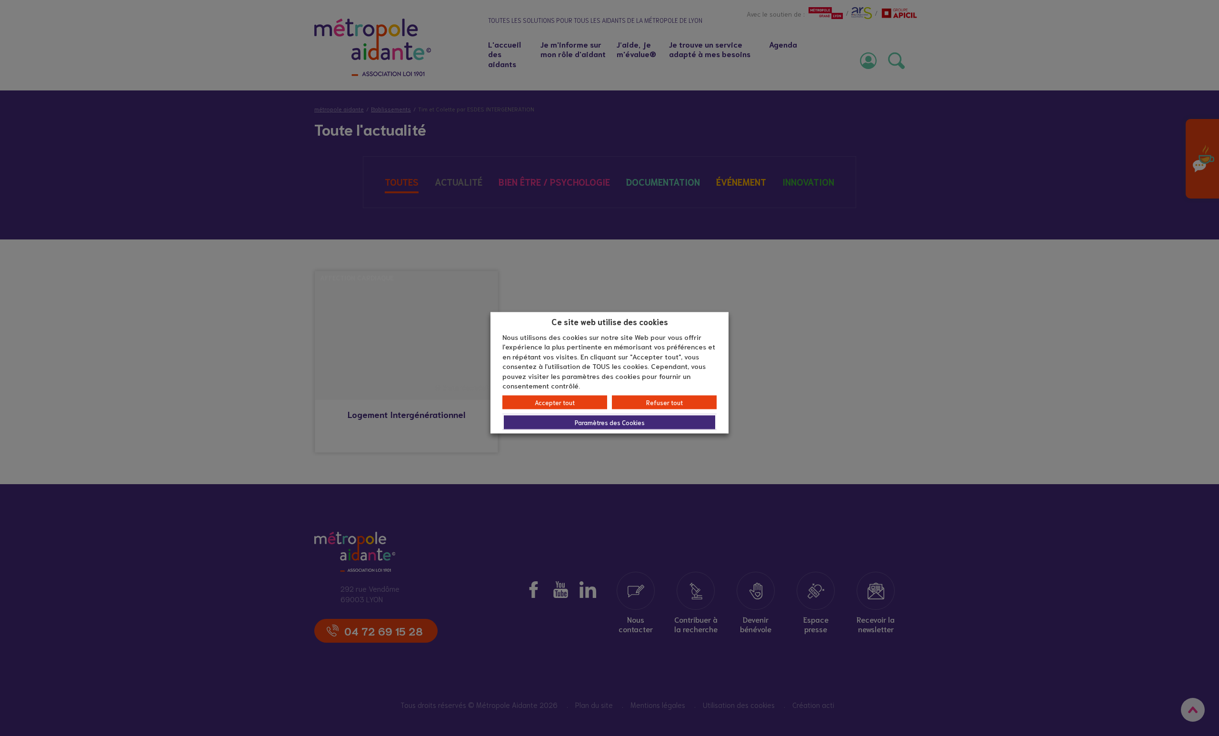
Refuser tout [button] (664, 402)
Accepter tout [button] (555, 402)
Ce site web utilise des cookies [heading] (609, 321)
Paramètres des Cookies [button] (610, 422)
